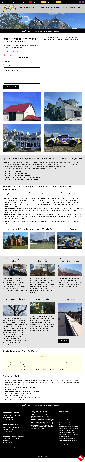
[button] (4, 240)
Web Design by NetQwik (42, 452)
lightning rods (69, 278)
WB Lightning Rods (43, 451)
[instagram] (83, 2)
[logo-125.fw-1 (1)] (9, 6)
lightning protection (38, 278)
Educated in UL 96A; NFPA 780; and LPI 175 (18, 390)
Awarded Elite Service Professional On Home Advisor (22, 394)
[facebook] (80, 2)
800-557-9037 (32, 31)
